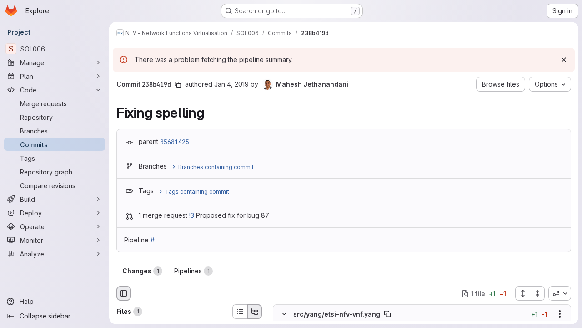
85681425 (174, 142)
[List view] (239, 311)
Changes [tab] (140, 271)
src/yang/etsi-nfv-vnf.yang (336, 314)
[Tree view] (254, 311)
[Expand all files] (522, 293)
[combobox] (559, 293)
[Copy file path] (387, 314)
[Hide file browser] (123, 293)
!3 (191, 215)
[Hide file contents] (284, 314)
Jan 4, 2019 (231, 84)
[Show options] (559, 314)
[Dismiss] (563, 59)
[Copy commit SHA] (177, 84)
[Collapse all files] (537, 293)
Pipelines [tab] (192, 271)
